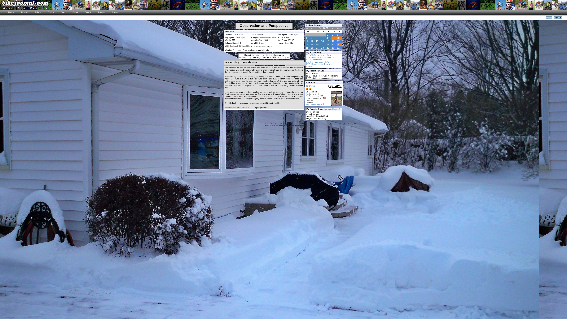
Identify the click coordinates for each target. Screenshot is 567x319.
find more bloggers (331, 109)
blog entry (260, 55)
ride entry (270, 55)
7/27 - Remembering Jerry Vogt (319, 64)
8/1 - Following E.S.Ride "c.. (318, 62)
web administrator (369, 124)
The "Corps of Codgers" (314, 104)
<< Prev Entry (245, 57)
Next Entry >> (283, 57)
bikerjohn (310, 86)
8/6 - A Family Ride (314, 60)
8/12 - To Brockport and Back (318, 55)
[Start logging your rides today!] (558, 18)
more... (311, 66)
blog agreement (338, 124)
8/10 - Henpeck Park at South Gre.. (321, 57)
